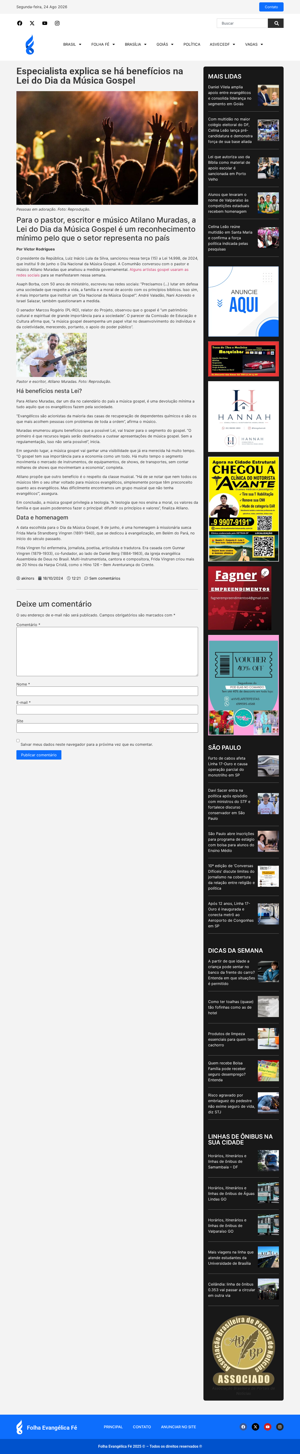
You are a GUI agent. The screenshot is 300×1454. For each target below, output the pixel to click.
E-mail (23, 702)
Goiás (162, 44)
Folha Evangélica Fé (52, 1427)
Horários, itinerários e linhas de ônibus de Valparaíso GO (227, 1226)
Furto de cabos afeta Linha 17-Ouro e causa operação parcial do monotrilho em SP (228, 766)
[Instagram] (280, 1427)
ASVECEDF (220, 44)
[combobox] (242, 23)
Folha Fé (100, 44)
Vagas (251, 44)
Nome (23, 684)
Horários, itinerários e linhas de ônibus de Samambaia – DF (227, 1161)
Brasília (133, 44)
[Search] (276, 23)
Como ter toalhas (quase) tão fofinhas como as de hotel (231, 1007)
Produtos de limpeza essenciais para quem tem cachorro (231, 1039)
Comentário (28, 624)
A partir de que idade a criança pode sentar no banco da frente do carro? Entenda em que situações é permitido (231, 972)
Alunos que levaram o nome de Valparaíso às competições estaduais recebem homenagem (228, 203)
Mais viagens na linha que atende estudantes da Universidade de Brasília (231, 1258)
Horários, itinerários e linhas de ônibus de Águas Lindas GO (231, 1193)
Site (19, 721)
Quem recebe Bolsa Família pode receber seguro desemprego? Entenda (227, 1071)
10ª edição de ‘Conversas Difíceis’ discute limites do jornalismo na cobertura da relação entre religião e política (231, 877)
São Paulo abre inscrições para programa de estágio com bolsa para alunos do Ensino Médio (231, 842)
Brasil (69, 44)
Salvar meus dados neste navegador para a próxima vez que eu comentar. (87, 744)
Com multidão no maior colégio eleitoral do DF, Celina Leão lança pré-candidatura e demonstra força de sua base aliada (230, 130)
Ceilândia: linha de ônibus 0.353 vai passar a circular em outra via (231, 1290)
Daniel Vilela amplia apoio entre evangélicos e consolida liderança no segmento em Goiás (229, 95)
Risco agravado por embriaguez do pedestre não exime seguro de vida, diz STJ (231, 1103)
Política (192, 44)
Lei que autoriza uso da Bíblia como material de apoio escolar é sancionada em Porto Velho (229, 168)
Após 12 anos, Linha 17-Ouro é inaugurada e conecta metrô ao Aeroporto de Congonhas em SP (231, 914)
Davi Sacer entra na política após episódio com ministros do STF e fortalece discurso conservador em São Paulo (229, 804)
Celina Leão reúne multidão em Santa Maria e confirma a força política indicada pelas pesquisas (230, 237)
